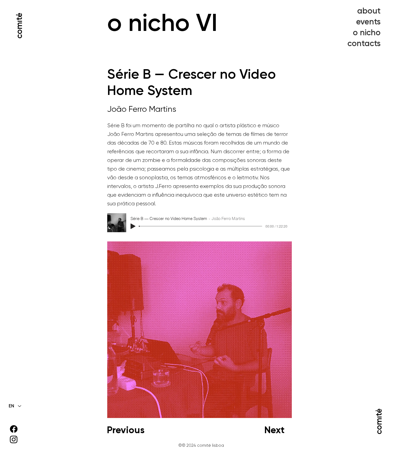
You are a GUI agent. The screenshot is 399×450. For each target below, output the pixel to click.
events (368, 22)
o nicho (367, 32)
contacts (364, 43)
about (369, 11)
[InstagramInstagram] (14, 439)
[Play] (133, 226)
